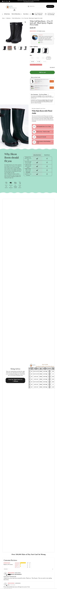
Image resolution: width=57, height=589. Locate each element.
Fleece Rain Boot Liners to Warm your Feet (41, 79)
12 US (44, 62)
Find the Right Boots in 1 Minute (15, 380)
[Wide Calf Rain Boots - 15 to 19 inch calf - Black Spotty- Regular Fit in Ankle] (45, 50)
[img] (11, 573)
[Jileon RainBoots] (11, 6)
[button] (33, 31)
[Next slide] (54, 39)
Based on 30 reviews (8, 565)
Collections (8, 18)
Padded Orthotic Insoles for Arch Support (41, 85)
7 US (37, 58)
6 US (32, 58)
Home (3, 18)
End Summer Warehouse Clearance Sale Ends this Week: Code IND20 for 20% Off (28, 1)
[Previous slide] (31, 39)
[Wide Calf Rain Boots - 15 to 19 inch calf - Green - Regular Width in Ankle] (39, 50)
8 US (43, 58)
